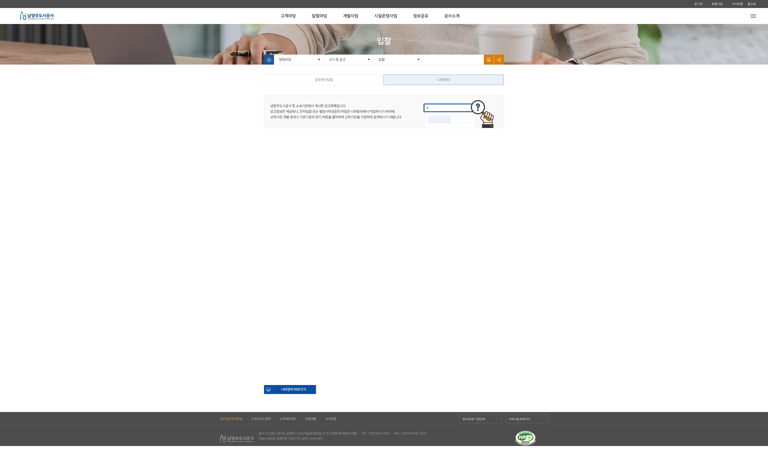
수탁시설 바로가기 (519, 419)
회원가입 (717, 4)
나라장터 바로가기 (293, 389)
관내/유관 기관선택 (473, 419)
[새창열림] (525, 433)
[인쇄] (489, 60)
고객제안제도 (288, 419)
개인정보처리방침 (231, 419)
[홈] (269, 60)
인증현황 (310, 419)
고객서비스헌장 (261, 419)
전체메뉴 (753, 16)
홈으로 (752, 4)
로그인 (698, 4)
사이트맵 (737, 4)
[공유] (499, 60)
